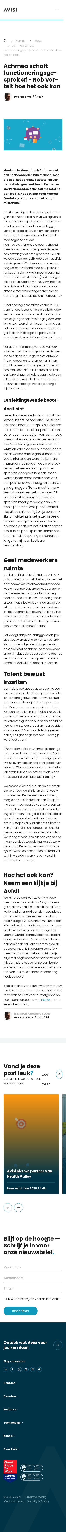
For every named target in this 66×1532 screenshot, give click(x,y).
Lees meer (46, 1079)
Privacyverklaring (36, 1497)
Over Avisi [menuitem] (10, 1449)
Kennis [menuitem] (8, 1436)
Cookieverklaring (14, 1501)
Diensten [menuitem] (10, 1396)
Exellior (45, 1000)
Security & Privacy (38, 1501)
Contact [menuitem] (9, 1383)
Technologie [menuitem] (12, 1422)
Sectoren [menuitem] (10, 1409)
